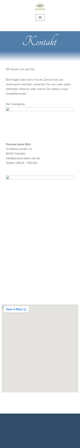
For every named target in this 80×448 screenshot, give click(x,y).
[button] (44, 432)
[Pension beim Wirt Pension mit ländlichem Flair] (40, 7)
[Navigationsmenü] (40, 17)
